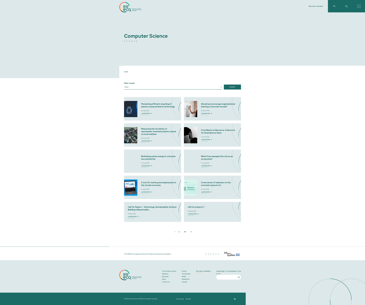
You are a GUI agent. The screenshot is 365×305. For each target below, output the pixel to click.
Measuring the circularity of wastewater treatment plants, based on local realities (158, 131)
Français (184, 282)
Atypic (155, 299)
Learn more (145, 113)
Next (191, 231)
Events (184, 271)
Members (165, 274)
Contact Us (166, 282)
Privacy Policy (180, 299)
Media (184, 276)
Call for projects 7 (196, 207)
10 (185, 232)
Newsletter (186, 279)
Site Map (188, 299)
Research (165, 276)
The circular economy (169, 271)
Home (126, 72)
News (164, 279)
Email (218, 274)
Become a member (316, 6)
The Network (186, 274)
